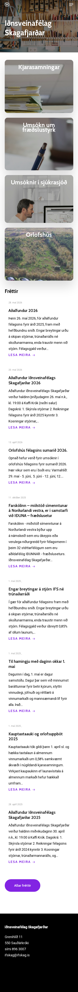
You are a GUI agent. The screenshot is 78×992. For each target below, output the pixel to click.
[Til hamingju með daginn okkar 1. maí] (39, 682)
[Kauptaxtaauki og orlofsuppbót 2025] (39, 757)
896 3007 (19, 949)
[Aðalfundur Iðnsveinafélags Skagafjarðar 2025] (39, 833)
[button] (71, 4)
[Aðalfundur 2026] (39, 329)
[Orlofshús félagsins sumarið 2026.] (39, 462)
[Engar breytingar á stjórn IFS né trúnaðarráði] (39, 609)
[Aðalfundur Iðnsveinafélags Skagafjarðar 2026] (39, 398)
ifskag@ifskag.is (17, 955)
